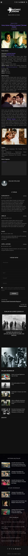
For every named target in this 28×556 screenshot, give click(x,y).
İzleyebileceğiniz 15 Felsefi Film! (18, 384)
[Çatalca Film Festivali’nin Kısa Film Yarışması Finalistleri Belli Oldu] (5, 512)
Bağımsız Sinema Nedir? (7, 541)
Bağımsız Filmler (14, 23)
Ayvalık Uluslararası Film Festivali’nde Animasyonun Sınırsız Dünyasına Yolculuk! (18, 464)
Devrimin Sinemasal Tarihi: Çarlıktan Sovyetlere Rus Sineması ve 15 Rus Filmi (18, 411)
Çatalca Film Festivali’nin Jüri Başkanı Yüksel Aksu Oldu (19, 501)
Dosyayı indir (4, 161)
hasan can (17, 541)
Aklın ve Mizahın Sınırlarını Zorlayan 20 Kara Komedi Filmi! (18, 402)
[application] (14, 168)
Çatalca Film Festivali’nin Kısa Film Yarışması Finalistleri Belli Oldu (17, 511)
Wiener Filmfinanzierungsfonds (9, 67)
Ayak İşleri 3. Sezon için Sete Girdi (18, 392)
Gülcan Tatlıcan (14, 181)
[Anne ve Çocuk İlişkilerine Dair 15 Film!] (5, 377)
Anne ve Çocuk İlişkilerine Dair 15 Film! (18, 375)
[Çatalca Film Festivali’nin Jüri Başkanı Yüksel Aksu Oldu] (5, 503)
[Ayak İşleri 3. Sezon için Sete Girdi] (5, 394)
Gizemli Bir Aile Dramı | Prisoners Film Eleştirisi (12, 522)
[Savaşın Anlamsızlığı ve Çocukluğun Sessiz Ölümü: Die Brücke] (14, 322)
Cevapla (25, 216)
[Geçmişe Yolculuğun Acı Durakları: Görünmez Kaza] (5, 474)
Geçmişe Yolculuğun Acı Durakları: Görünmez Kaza (18, 472)
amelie (3, 216)
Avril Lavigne (6, 244)
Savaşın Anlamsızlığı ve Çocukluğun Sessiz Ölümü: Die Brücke (14, 334)
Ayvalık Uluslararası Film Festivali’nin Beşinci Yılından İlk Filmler (18, 482)
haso (3, 231)
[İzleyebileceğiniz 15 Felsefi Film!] (5, 385)
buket (19, 537)
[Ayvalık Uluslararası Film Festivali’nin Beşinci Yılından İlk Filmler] (5, 482)
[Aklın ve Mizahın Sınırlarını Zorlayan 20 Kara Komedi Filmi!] (5, 403)
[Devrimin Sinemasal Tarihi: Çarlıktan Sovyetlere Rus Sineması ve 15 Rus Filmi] (5, 411)
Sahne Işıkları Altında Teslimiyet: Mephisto (11, 526)
